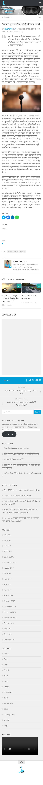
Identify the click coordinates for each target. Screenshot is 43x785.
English (6, 670)
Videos (6, 720)
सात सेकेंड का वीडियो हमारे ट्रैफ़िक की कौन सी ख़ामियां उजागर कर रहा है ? (10, 298)
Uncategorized (9, 714)
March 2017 (8, 595)
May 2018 (7, 546)
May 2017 (7, 584)
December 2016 (10, 607)
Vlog (5, 725)
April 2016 (7, 634)
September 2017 (10, 562)
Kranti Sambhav (10, 29)
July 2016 (7, 629)
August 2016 (8, 623)
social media (8, 703)
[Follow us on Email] (40, 380)
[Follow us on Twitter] (30, 380)
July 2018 (7, 540)
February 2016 (9, 640)
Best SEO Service (10, 490)
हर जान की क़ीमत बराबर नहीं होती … (15, 459)
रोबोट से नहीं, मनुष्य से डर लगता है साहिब (16, 448)
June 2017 (7, 579)
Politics (6, 687)
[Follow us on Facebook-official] (26, 380)
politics (10, 251)
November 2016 (10, 612)
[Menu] (40, 3)
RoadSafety (8, 692)
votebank (22, 251)
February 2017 (9, 601)
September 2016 (10, 618)
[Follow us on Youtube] (36, 380)
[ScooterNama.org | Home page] (4, 3)
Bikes (6, 654)
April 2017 (7, 590)
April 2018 (7, 551)
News (6, 681)
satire (10, 18)
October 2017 (9, 557)
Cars (5, 665)
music (6, 676)
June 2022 (7, 535)
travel (6, 709)
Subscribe (9, 434)
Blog (4, 18)
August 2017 (8, 568)
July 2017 (7, 573)
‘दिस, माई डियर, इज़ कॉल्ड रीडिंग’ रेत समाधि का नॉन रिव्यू (21, 454)
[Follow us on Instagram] (33, 380)
